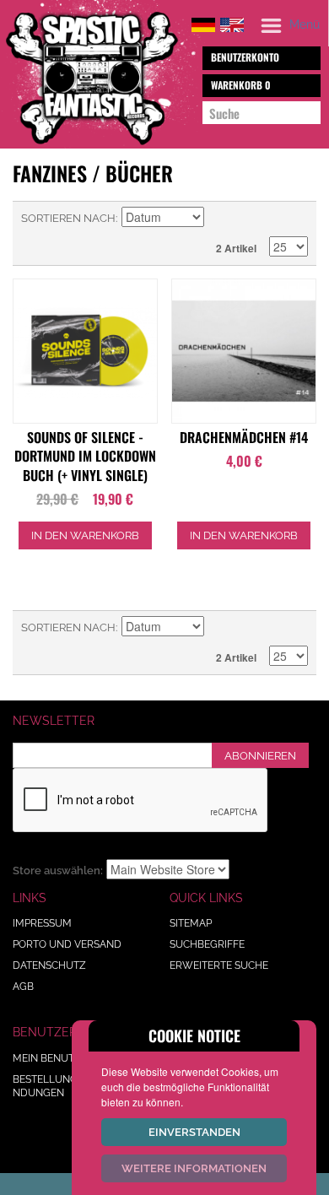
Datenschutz (49, 965)
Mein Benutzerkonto (71, 1058)
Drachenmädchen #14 (244, 437)
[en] (232, 22)
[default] (203, 22)
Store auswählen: (58, 870)
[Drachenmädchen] (243, 351)
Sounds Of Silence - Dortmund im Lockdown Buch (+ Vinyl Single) (85, 456)
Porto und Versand (67, 944)
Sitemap (191, 923)
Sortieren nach (68, 218)
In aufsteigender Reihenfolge (219, 218)
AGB (23, 986)
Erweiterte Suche (219, 965)
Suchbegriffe (207, 944)
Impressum (42, 923)
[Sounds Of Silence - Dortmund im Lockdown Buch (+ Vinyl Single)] (85, 351)
